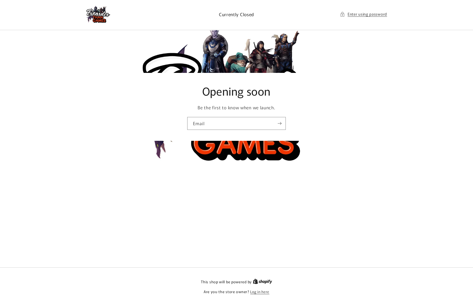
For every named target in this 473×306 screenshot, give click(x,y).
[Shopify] (262, 281)
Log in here (259, 291)
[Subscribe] (279, 123)
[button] (363, 14)
